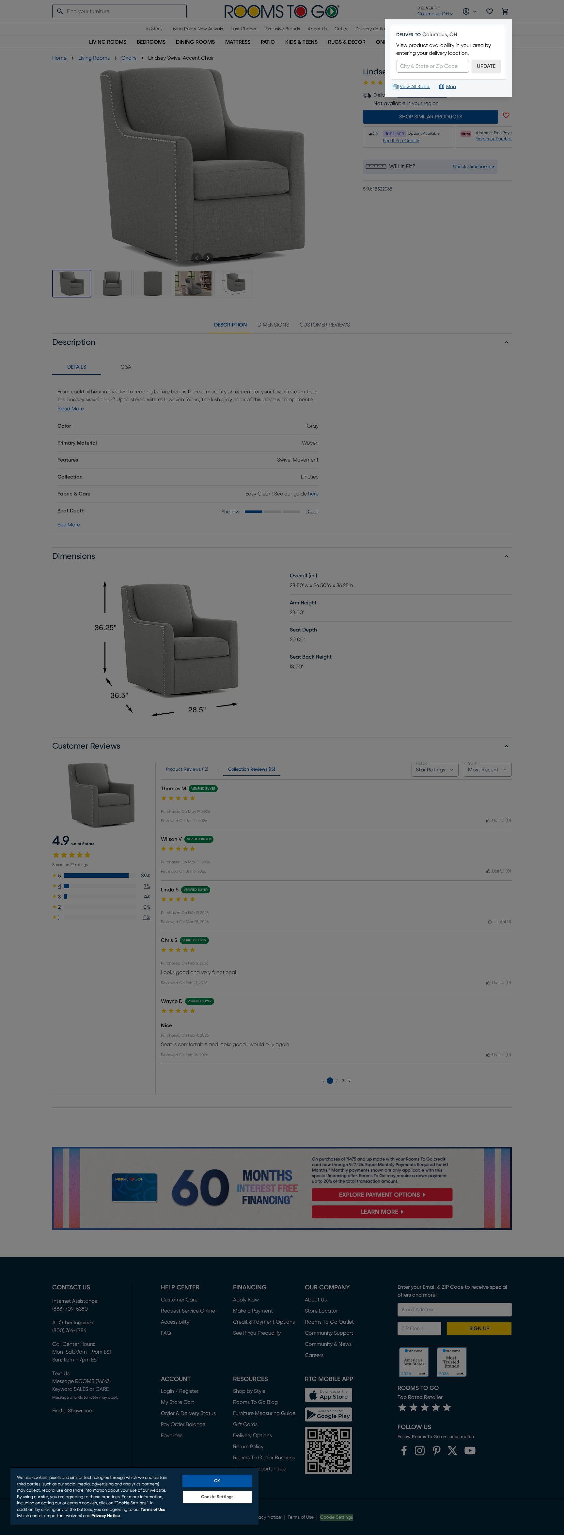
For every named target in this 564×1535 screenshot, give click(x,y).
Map (451, 86)
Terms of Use (153, 1510)
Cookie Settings (217, 1497)
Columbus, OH (439, 34)
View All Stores (415, 86)
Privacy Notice (105, 1516)
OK (217, 1481)
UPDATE (486, 66)
